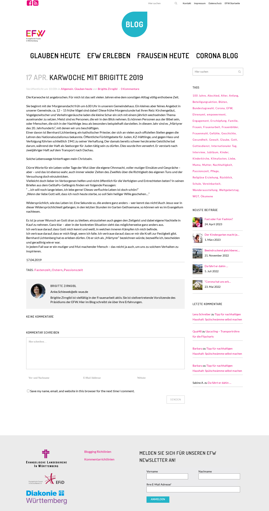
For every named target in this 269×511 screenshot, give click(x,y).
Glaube (224, 139)
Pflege (215, 171)
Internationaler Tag (224, 146)
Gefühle (215, 133)
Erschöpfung (219, 120)
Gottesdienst (201, 146)
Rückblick (226, 177)
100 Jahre (199, 95)
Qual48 (197, 331)
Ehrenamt (199, 114)
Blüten (223, 101)
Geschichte (228, 133)
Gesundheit (200, 139)
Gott (234, 139)
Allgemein (67, 88)
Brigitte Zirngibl (108, 88)
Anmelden (158, 499)
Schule (197, 183)
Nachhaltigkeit (222, 164)
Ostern (57, 270)
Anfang (233, 95)
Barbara (197, 348)
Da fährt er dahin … (219, 382)
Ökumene (207, 196)
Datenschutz (215, 3)
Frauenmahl (200, 133)
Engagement (201, 120)
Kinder (224, 152)
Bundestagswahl (203, 108)
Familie (233, 120)
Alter (224, 95)
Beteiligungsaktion (205, 101)
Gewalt (214, 139)
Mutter (206, 164)
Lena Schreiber (202, 314)
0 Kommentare (130, 88)
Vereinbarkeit (212, 183)
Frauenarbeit (211, 127)
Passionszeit (73, 270)
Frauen (197, 127)
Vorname (152, 471)
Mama (197, 164)
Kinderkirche (201, 158)
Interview (199, 152)
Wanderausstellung (205, 190)
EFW (229, 108)
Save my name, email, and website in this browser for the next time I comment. (82, 391)
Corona (220, 108)
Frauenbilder (230, 127)
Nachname (205, 471)
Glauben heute (83, 88)
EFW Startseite (232, 3)
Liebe (231, 158)
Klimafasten (219, 158)
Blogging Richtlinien (97, 451)
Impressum (200, 3)
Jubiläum (212, 152)
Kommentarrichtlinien (99, 459)
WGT (196, 196)
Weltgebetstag (229, 190)
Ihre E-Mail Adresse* (159, 484)
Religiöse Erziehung (205, 177)
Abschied (213, 95)
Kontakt (187, 3)
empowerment (216, 114)
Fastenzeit (42, 270)
